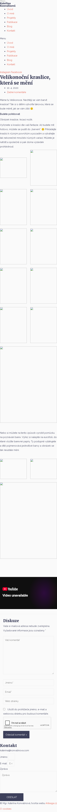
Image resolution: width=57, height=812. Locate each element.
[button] (28, 38)
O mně (10, 13)
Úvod (10, 9)
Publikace (12, 22)
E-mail (3, 763)
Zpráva (4, 768)
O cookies (5, 808)
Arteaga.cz (51, 803)
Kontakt (11, 30)
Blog (9, 26)
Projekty (11, 17)
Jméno (4, 757)
